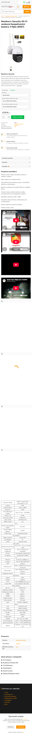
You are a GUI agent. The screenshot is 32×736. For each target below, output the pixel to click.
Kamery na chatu (7, 671)
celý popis (19, 85)
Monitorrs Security (18, 124)
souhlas (24, 719)
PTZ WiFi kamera (8, 665)
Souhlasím (21, 727)
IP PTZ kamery (7, 660)
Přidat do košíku (17, 117)
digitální (16, 125)
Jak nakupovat (9, 694)
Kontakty (7, 702)
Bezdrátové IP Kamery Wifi (11, 16)
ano (15, 126)
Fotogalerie (8, 700)
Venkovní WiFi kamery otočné (11, 673)
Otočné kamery (7, 668)
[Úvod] (7, 6)
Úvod (2, 16)
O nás (6, 692)
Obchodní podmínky (10, 696)
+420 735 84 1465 (5, 2)
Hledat (27, 11)
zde (23, 732)
